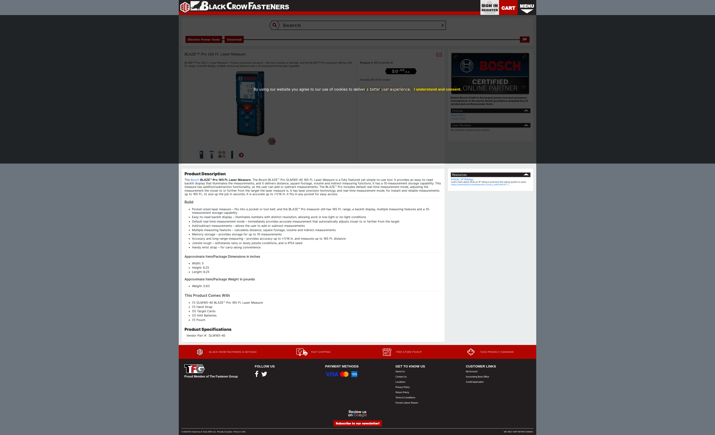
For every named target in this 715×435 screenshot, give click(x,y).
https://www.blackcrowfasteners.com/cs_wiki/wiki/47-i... (480, 184)
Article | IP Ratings (462, 179)
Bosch (195, 180)
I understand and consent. (438, 89)
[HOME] (234, 7)
